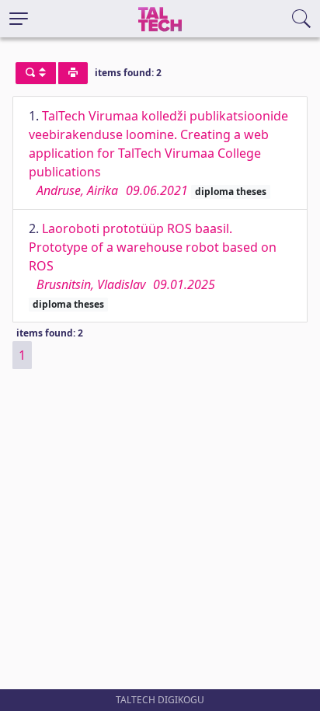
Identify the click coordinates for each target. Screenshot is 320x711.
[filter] (36, 73)
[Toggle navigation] (18, 18)
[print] (73, 73)
